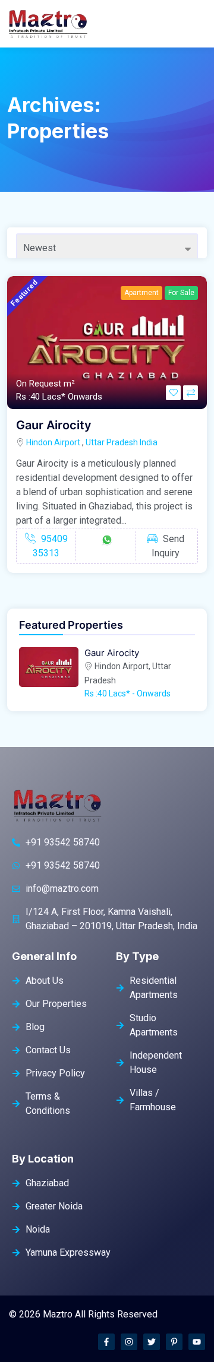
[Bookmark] (173, 392)
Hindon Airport (53, 442)
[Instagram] (129, 1342)
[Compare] (190, 392)
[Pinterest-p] (174, 1342)
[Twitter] (151, 1342)
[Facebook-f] (106, 1342)
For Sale (181, 293)
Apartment (141, 293)
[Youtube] (196, 1342)
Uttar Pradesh (112, 442)
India (149, 442)
